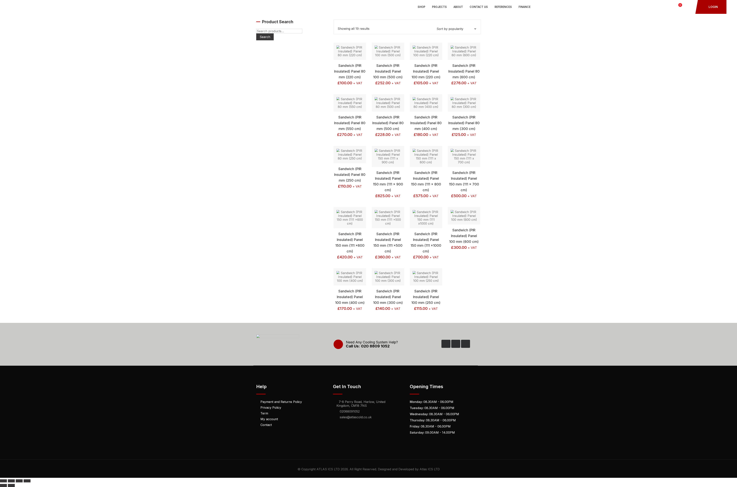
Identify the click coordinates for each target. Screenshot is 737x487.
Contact (266, 425)
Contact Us (479, 6)
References (503, 6)
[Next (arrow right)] (11, 485)
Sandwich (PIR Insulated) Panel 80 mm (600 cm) (464, 71)
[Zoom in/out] (3, 480)
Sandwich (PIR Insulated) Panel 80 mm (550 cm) (349, 123)
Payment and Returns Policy (281, 402)
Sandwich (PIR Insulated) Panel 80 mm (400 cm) (426, 123)
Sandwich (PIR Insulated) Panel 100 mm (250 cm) (425, 297)
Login (713, 7)
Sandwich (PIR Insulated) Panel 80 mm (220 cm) (349, 71)
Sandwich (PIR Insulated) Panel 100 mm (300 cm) (388, 297)
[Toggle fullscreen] (11, 480)
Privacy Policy (270, 407)
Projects (439, 6)
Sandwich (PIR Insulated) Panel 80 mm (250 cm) (349, 174)
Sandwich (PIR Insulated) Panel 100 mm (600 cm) (464, 236)
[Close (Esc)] (27, 480)
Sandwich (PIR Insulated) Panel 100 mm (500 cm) (388, 71)
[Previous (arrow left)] (3, 485)
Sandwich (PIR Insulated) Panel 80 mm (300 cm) (464, 123)
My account (269, 419)
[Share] (19, 480)
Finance (524, 6)
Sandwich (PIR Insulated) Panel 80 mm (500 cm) (388, 123)
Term (264, 413)
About (458, 6)
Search (265, 37)
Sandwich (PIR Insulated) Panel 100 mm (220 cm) (425, 71)
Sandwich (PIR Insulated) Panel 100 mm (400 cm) (350, 297)
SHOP (421, 6)
